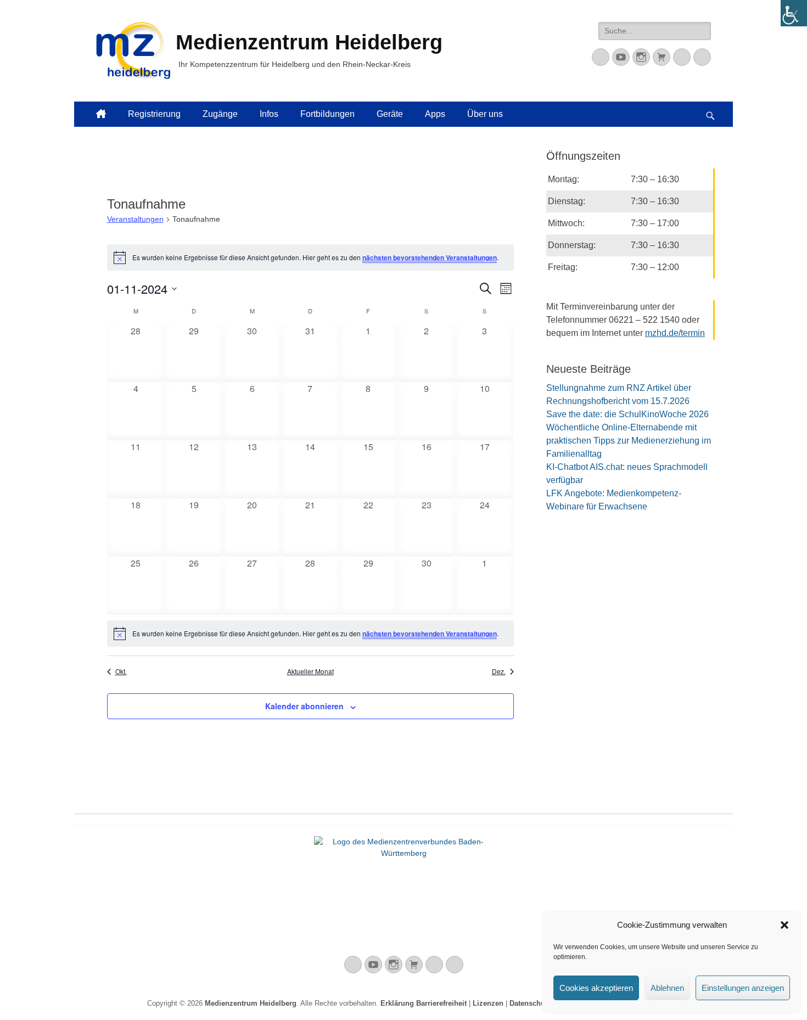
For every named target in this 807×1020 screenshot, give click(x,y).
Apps (435, 114)
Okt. (121, 671)
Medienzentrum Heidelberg (250, 1003)
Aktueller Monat (310, 671)
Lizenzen (488, 1003)
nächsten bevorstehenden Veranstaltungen (429, 257)
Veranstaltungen (135, 219)
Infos (269, 114)
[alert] (310, 257)
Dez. (499, 671)
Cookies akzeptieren (596, 988)
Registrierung (154, 114)
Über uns (485, 114)
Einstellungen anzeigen (743, 988)
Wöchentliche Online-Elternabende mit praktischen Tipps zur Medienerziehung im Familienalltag (628, 440)
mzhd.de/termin (675, 333)
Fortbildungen (327, 114)
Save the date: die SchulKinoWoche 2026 (627, 414)
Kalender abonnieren (304, 705)
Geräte (390, 114)
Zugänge (220, 114)
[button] (784, 925)
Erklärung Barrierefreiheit (423, 1003)
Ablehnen (667, 988)
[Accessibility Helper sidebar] (794, 13)
